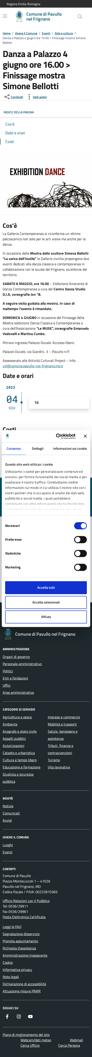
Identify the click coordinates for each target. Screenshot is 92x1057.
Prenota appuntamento (20, 941)
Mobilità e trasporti (62, 724)
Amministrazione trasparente (25, 955)
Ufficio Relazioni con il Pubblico (26, 900)
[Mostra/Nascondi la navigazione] (5, 16)
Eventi (46, 33)
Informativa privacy (17, 969)
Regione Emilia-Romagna (23, 4)
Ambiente (10, 724)
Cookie (8, 962)
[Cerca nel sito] (80, 16)
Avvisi (7, 820)
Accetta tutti (46, 587)
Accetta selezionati (46, 602)
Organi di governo (16, 656)
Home (6, 33)
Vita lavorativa (59, 767)
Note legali (11, 976)
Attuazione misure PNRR (22, 991)
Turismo (54, 760)
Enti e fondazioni (15, 678)
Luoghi (8, 845)
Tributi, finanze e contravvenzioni (60, 749)
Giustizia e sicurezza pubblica (18, 778)
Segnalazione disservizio (21, 934)
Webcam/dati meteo (36, 1040)
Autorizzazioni (13, 745)
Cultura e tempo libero (20, 760)
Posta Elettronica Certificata (24, 917)
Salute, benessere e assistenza (62, 735)
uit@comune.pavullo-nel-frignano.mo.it (33, 366)
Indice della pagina (19, 112)
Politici (8, 671)
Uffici (6, 685)
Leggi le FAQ (12, 926)
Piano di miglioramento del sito (26, 1034)
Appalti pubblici (14, 738)
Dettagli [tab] (38, 448)
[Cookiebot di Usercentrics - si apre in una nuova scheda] (56, 436)
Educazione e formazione (21, 767)
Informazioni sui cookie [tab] (70, 448)
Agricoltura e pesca (17, 717)
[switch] (80, 539)
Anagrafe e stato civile (20, 731)
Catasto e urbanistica (19, 752)
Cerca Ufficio (30, 1045)
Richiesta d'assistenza (19, 948)
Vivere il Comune (26, 33)
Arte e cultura (64, 33)
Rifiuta (46, 616)
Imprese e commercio (64, 717)
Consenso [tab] (14, 448)
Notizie (8, 806)
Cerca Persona (69, 1045)
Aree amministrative (18, 692)
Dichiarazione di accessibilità (24, 984)
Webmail (76, 1040)
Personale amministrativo (22, 664)
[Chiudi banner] (85, 436)
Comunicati (11, 813)
